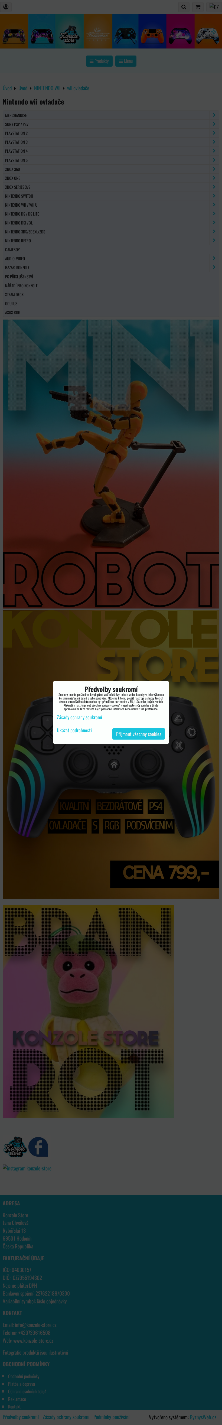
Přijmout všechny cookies (138, 733)
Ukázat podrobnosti (74, 730)
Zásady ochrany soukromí (79, 717)
